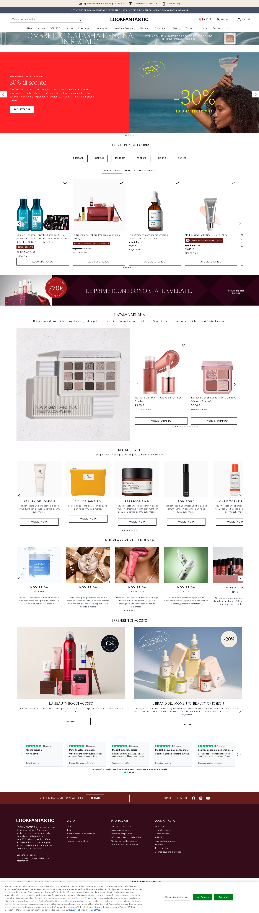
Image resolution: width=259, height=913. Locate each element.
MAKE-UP (120, 158)
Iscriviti (95, 798)
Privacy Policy (76, 910)
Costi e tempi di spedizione (81, 833)
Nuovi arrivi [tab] (147, 170)
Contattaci (72, 837)
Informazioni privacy (121, 833)
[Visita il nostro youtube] (208, 798)
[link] (224, 19)
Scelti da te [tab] (112, 170)
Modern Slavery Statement (124, 844)
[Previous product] (137, 384)
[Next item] (240, 223)
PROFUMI (141, 158)
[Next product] (234, 384)
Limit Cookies (202, 897)
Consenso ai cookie (26, 855)
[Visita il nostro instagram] (200, 798)
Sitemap (159, 844)
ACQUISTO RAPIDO (42, 262)
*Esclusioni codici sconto (124, 841)
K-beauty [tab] (129, 170)
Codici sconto (162, 833)
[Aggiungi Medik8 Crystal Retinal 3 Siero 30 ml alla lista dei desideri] (233, 182)
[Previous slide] (3, 94)
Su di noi (159, 826)
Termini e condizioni (121, 826)
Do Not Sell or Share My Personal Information (33, 859)
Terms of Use (93, 910)
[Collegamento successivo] (240, 495)
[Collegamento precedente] (18, 495)
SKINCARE (78, 158)
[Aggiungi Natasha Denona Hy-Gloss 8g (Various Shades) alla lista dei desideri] (183, 345)
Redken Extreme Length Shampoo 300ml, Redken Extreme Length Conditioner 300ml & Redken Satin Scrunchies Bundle (42, 238)
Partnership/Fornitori (165, 841)
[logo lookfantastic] (129, 19)
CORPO (162, 158)
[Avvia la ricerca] (79, 19)
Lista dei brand (162, 830)
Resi (69, 830)
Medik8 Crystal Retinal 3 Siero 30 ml (206, 234)
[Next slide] (255, 94)
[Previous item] (18, 223)
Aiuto (70, 826)
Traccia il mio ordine (77, 841)
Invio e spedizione (120, 830)
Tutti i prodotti (162, 848)
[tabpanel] (129, 223)
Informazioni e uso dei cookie (126, 837)
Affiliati (158, 837)
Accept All (223, 897)
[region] (129, 897)
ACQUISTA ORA (22, 109)
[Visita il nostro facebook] (193, 798)
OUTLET (182, 158)
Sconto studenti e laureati (168, 852)
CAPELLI (99, 158)
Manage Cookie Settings (177, 897)
